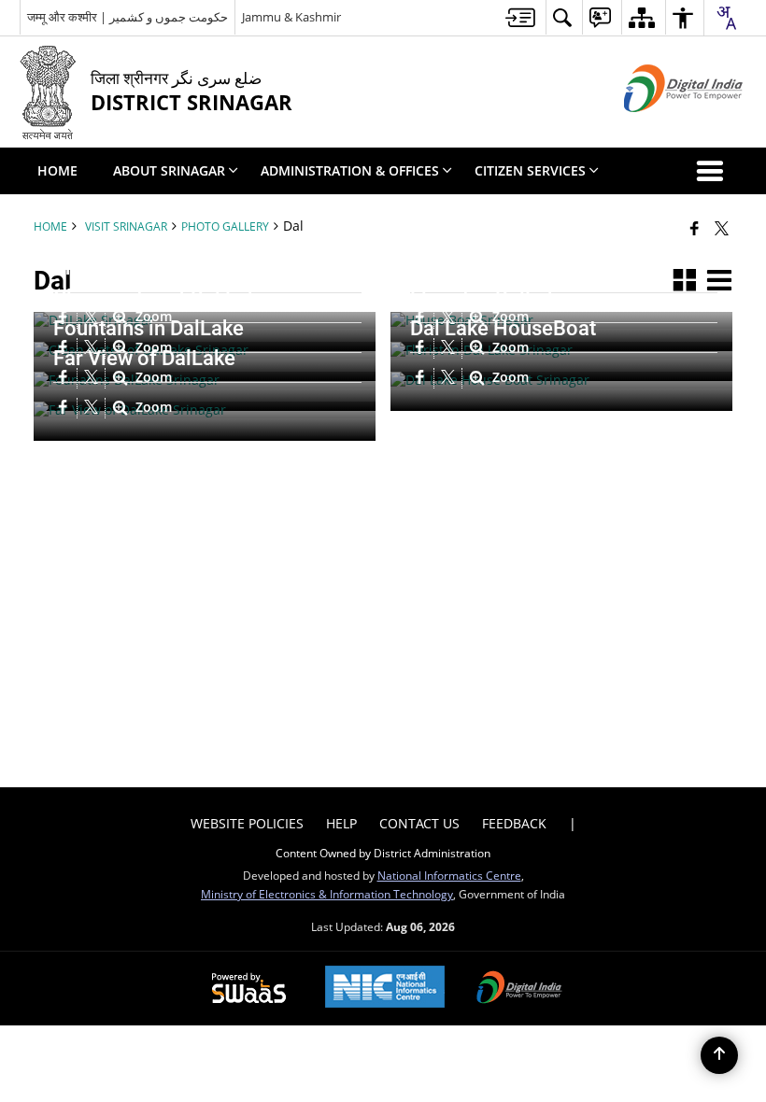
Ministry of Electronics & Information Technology (327, 893)
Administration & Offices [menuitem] (350, 170)
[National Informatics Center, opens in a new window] (385, 988)
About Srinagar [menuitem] (169, 170)
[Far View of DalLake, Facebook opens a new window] (65, 408)
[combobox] (725, 17)
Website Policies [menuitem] (247, 823)
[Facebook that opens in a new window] (694, 227)
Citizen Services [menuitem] (530, 170)
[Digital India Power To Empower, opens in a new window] (519, 989)
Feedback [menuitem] (514, 823)
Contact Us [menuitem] (419, 823)
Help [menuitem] (341, 823)
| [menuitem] (572, 823)
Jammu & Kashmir (291, 16)
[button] (713, 171)
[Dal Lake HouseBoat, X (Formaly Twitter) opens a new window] (450, 378)
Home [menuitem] (57, 170)
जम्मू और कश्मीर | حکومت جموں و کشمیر (127, 16)
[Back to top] (719, 1055)
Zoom (509, 377)
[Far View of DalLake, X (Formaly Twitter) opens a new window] (93, 408)
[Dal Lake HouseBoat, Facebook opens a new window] (422, 378)
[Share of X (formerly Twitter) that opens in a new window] (721, 227)
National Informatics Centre (449, 875)
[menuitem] (520, 17)
